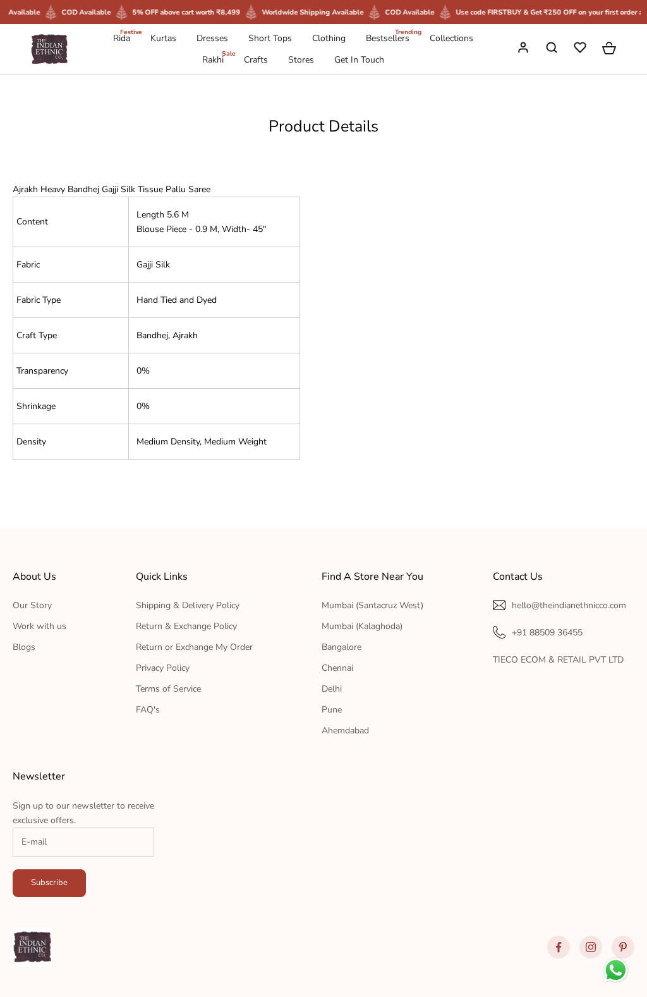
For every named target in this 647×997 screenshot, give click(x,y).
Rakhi (213, 59)
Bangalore (341, 647)
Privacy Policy (163, 668)
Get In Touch (359, 60)
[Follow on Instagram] (590, 947)
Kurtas (163, 38)
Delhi (332, 689)
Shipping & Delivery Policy (187, 605)
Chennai (337, 668)
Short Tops (270, 38)
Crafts (256, 60)
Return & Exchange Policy (186, 626)
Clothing (329, 38)
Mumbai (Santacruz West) (372, 605)
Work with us (39, 626)
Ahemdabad (345, 731)
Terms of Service (168, 689)
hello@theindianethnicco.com (569, 605)
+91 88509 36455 (547, 633)
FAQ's (148, 710)
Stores (301, 60)
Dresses (212, 38)
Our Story (32, 605)
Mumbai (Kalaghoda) (362, 626)
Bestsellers (387, 37)
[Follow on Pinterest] (623, 947)
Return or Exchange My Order (194, 647)
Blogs (24, 647)
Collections (451, 38)
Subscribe (49, 882)
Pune (332, 710)
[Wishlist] (581, 49)
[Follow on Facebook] (558, 947)
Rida (121, 37)
